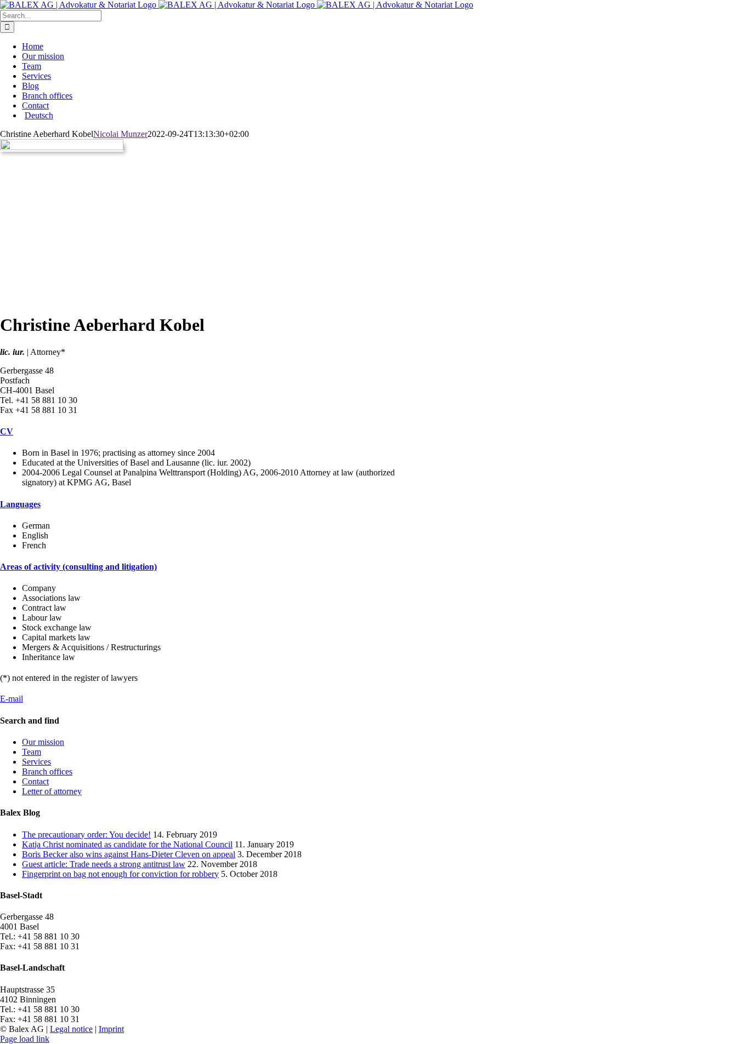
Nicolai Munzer (120, 134)
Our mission (43, 742)
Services (36, 761)
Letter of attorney (52, 791)
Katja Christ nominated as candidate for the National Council (127, 844)
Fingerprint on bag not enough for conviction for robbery (120, 874)
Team (31, 751)
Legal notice (71, 1029)
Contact (35, 781)
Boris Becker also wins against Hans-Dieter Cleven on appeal (128, 854)
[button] (6, 431)
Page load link (24, 1038)
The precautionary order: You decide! (86, 834)
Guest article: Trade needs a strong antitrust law (103, 864)
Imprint (111, 1029)
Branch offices (47, 771)
